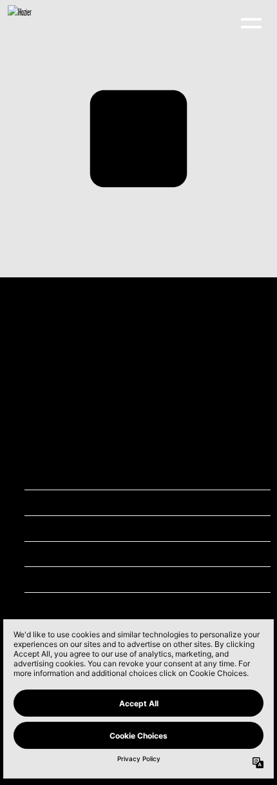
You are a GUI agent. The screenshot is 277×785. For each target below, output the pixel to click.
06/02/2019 (114, 476)
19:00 (107, 502)
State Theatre (115, 528)
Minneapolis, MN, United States (133, 554)
